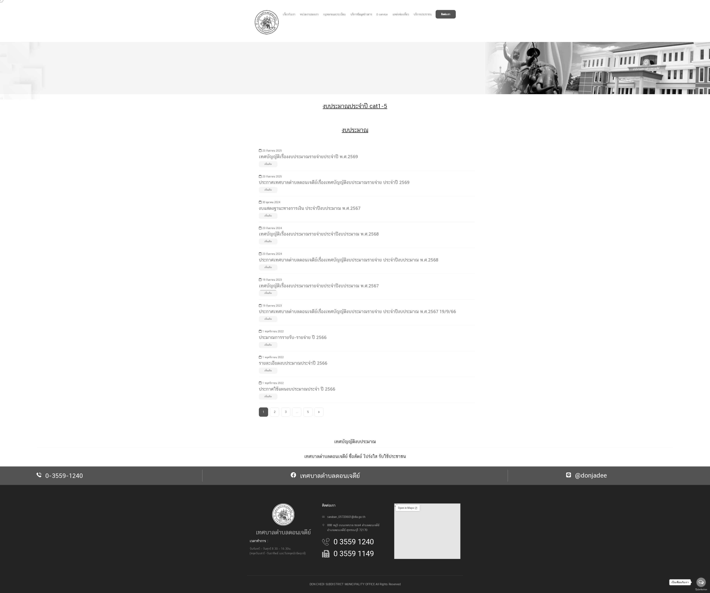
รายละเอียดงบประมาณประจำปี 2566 (293, 363)
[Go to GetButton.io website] (701, 589)
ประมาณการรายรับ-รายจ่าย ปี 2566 (293, 337)
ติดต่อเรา (445, 14)
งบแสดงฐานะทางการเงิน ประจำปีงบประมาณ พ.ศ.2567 (309, 208)
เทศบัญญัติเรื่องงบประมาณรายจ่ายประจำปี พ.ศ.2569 (308, 156)
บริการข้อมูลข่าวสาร (361, 14)
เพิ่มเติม (268, 164)
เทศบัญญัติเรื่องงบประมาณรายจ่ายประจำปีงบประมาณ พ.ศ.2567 (319, 285)
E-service (382, 14)
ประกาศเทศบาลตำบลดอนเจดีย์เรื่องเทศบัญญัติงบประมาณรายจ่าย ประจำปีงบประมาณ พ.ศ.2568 (348, 259)
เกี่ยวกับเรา (289, 14)
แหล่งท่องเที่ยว (401, 14)
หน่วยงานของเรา (309, 14)
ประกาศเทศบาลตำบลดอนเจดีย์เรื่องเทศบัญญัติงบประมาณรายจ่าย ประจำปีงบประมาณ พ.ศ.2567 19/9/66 (357, 311)
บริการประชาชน (423, 14)
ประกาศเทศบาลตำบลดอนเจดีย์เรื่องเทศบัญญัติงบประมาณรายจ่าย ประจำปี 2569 (334, 182)
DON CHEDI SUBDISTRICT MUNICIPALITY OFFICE (342, 584)
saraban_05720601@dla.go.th (346, 517)
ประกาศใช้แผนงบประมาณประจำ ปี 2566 (297, 389)
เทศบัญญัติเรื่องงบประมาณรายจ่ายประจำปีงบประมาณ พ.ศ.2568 (319, 233)
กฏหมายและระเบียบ (334, 14)
